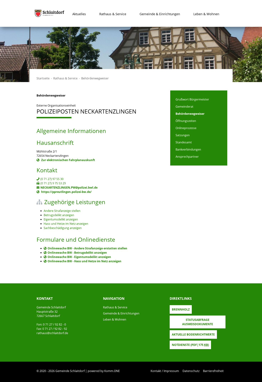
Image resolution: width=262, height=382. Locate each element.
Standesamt (184, 142)
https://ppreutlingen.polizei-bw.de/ (66, 192)
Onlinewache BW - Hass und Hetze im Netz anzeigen (84, 261)
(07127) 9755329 (53, 183)
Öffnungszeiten (186, 121)
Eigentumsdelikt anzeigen (61, 219)
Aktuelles (79, 14)
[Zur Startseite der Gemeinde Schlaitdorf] (49, 13)
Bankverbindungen (188, 149)
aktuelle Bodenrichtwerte (193, 334)
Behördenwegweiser (190, 114)
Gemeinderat (184, 107)
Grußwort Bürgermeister (192, 99)
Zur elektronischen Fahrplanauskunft (67, 160)
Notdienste (190, 345)
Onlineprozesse (186, 128)
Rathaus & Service (112, 14)
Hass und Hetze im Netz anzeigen (66, 224)
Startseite (43, 78)
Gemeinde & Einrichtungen (160, 14)
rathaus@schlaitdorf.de (52, 333)
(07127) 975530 (51, 179)
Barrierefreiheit (213, 371)
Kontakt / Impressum (165, 371)
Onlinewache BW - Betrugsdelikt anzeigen (77, 253)
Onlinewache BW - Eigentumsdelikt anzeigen (79, 257)
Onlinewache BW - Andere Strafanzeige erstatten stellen (87, 248)
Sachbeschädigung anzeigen (63, 228)
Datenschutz (191, 371)
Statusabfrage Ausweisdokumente (197, 322)
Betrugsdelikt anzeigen (59, 215)
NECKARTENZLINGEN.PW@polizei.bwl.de (68, 187)
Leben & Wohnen (206, 14)
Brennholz (181, 309)
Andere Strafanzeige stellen (62, 211)
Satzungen (183, 135)
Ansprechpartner (187, 157)
